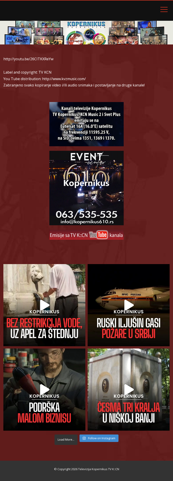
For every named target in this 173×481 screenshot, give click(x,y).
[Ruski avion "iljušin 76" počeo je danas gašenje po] (129, 305)
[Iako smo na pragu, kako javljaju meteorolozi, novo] (44, 305)
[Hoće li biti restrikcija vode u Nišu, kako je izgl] (129, 390)
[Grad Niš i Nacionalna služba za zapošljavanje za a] (44, 390)
